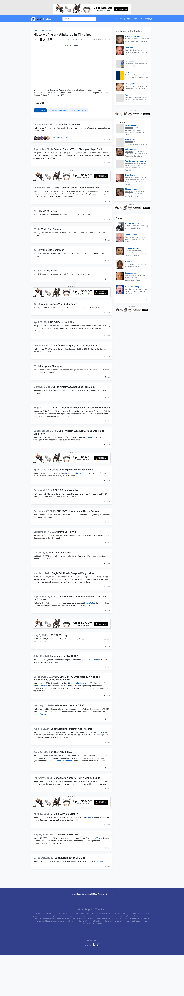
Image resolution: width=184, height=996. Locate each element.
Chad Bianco (130, 175)
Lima (89, 437)
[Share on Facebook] (40, 39)
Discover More (144, 300)
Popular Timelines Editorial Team (79, 39)
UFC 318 (98, 838)
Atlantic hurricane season (135, 161)
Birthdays (148, 19)
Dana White (89, 603)
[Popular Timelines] (41, 18)
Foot (127, 95)
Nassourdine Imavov (77, 683)
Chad (69, 390)
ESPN (102, 732)
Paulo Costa (93, 660)
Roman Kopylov (39, 714)
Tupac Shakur (130, 262)
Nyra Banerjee (130, 125)
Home (35, 31)
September (129, 61)
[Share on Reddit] (47, 39)
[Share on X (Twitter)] (44, 39)
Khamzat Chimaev (73, 473)
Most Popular (137, 19)
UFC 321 (99, 861)
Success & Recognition (78, 110)
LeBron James (131, 149)
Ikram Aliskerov (45, 31)
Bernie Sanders (131, 235)
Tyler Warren (130, 139)
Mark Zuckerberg (132, 287)
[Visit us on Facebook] (94, 945)
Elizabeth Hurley (131, 189)
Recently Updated (123, 19)
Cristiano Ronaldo (132, 248)
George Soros (130, 273)
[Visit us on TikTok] (97, 945)
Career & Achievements (58, 110)
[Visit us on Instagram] (90, 945)
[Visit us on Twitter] (87, 945)
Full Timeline (40, 110)
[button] (71, 103)
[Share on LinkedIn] (51, 39)
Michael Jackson (132, 223)
